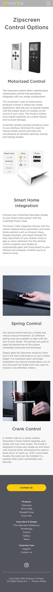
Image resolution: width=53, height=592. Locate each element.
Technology (26, 529)
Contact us (26, 552)
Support (26, 549)
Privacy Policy (39, 581)
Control (26, 532)
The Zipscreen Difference (26, 525)
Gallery (26, 536)
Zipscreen (27, 505)
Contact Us (26, 487)
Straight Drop (27, 512)
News (26, 539)
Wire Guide (26, 508)
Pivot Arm (26, 516)
